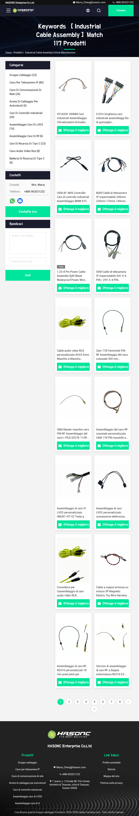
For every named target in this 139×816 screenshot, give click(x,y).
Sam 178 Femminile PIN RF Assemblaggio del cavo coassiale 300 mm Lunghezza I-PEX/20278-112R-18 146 (112, 359)
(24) (25, 92)
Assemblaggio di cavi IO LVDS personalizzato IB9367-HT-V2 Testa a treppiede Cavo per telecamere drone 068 (71, 516)
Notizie (111, 769)
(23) (27, 143)
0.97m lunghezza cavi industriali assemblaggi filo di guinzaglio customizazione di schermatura (112, 122)
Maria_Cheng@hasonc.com (90, 2)
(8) (24, 151)
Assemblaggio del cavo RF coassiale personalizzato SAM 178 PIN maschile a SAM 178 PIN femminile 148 (112, 437)
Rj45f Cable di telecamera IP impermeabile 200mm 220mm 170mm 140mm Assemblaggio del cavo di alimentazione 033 (111, 201)
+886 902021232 (124, 2)
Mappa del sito (111, 776)
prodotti (18, 52)
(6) (23, 103)
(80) (26, 82)
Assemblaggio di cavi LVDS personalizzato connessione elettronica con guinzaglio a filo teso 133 (111, 516)
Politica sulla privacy (111, 783)
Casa (8, 52)
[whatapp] (12, 200)
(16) (26, 126)
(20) (26, 115)
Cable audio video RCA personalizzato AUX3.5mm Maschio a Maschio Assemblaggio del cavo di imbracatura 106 (73, 359)
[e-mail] (20, 201)
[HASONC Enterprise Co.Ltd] (23, 10)
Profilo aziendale (112, 762)
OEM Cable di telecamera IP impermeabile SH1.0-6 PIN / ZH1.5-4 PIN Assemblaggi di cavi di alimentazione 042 (111, 280)
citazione (120, 10)
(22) (23, 75)
